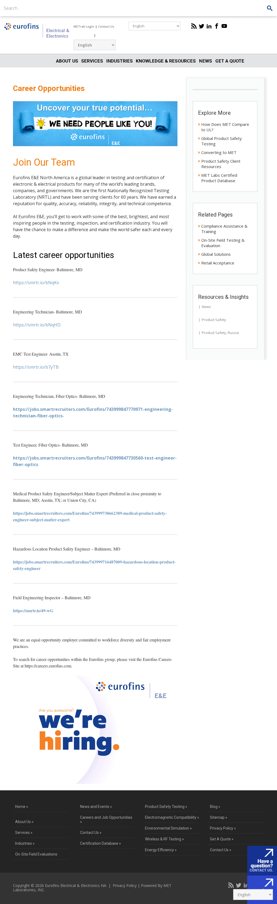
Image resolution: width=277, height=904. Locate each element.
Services (92, 61)
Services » (23, 832)
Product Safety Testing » (166, 806)
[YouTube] (224, 26)
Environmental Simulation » (168, 828)
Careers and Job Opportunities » (106, 819)
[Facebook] (216, 26)
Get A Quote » (221, 839)
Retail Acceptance (217, 263)
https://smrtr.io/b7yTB (36, 367)
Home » (21, 806)
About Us (67, 61)
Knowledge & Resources (166, 61)
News (205, 61)
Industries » (25, 843)
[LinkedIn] (209, 26)
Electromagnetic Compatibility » (172, 817)
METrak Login (84, 26)
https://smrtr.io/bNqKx (36, 283)
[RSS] (194, 26)
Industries (119, 61)
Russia (233, 332)
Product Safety (214, 319)
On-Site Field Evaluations (36, 854)
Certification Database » (100, 843)
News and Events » (96, 806)
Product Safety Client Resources (220, 163)
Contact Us (106, 26)
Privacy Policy (125, 885)
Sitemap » (218, 817)
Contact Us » (90, 832)
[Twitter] (201, 26)
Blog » (215, 806)
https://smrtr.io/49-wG (33, 610)
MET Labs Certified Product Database (219, 177)
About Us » (24, 822)
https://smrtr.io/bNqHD (37, 325)
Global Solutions (216, 254)
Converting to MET (218, 152)
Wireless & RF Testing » (164, 839)
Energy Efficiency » (161, 850)
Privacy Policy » (223, 828)
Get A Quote (229, 61)
